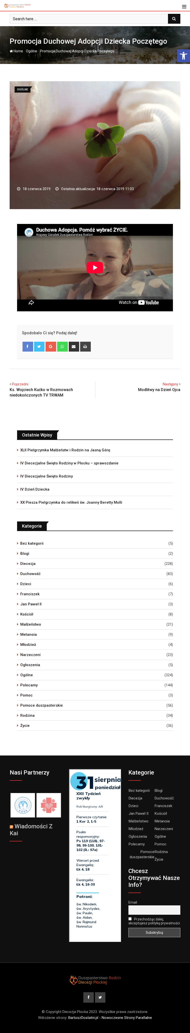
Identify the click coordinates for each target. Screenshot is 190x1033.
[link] (183, 55)
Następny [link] (170, 384)
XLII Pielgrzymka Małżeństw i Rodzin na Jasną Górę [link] (65, 450)
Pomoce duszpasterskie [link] (41, 705)
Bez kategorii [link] (32, 543)
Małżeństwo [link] (30, 624)
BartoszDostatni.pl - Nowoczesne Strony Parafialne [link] (110, 1017)
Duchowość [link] (30, 574)
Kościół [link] (26, 614)
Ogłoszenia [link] (30, 665)
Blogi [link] (24, 553)
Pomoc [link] (26, 695)
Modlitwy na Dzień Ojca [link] (159, 389)
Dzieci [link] (25, 584)
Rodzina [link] (27, 715)
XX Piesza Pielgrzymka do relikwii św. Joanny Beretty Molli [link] (71, 502)
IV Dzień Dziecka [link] (34, 489)
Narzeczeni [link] (30, 655)
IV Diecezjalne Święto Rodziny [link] (46, 476)
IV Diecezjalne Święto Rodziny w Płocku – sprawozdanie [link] (69, 463)
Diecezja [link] (28, 563)
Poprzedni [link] (20, 384)
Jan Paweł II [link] (31, 604)
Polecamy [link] (29, 685)
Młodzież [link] (28, 644)
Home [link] (18, 51)
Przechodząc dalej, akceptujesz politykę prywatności (154, 921)
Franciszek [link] (30, 594)
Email (132, 902)
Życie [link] (25, 725)
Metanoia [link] (28, 634)
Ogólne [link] (31, 51)
